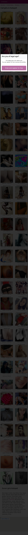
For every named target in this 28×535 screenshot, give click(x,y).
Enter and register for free (14, 68)
